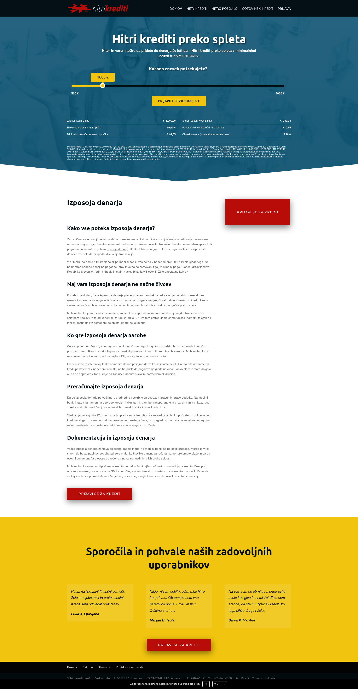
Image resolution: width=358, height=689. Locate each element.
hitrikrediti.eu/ (80, 678)
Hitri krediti (197, 8)
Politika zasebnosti (129, 667)
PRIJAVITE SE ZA (179, 101)
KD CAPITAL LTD (157, 678)
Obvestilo (104, 667)
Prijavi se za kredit (99, 494)
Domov (176, 8)
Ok (206, 683)
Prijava (284, 8)
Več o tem (219, 683)
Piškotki (87, 667)
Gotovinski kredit (257, 8)
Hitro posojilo (224, 8)
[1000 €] (102, 85)
